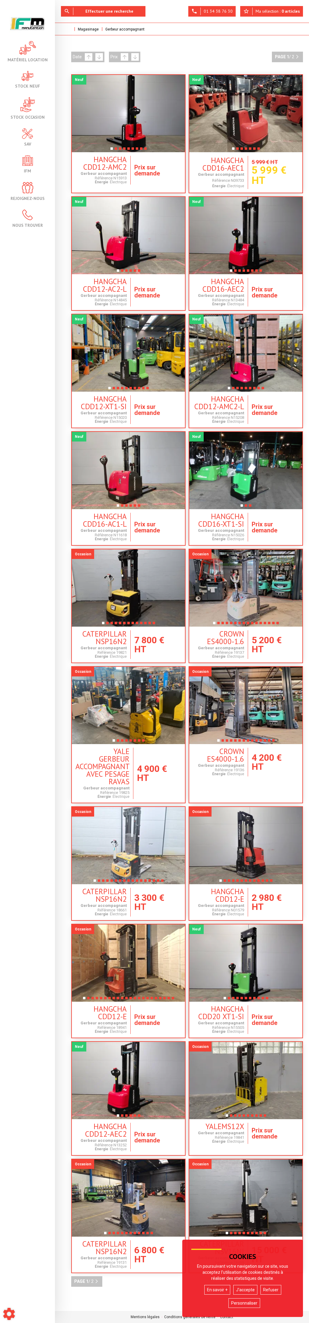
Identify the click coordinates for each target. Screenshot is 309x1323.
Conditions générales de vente (189, 1317)
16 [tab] (278, 624)
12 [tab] (150, 624)
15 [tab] (274, 624)
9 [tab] (145, 150)
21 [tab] (169, 999)
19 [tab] (161, 999)
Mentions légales (145, 1317)
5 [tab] (128, 150)
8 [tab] (141, 150)
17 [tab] (163, 882)
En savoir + (217, 1289)
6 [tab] (133, 150)
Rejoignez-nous (28, 198)
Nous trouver (27, 225)
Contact (226, 1317)
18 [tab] (157, 999)
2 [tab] (116, 150)
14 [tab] (270, 624)
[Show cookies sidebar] (9, 1314)
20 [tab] (165, 999)
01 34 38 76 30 (212, 11)
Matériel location (28, 59)
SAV (27, 143)
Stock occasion (28, 116)
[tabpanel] (128, 113)
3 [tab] (120, 150)
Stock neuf (27, 85)
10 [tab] (148, 389)
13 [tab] (155, 624)
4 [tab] (124, 150)
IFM (27, 170)
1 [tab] (111, 150)
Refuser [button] (271, 1289)
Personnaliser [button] (244, 1303)
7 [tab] (137, 150)
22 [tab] (174, 999)
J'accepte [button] (245, 1289)
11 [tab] (146, 624)
